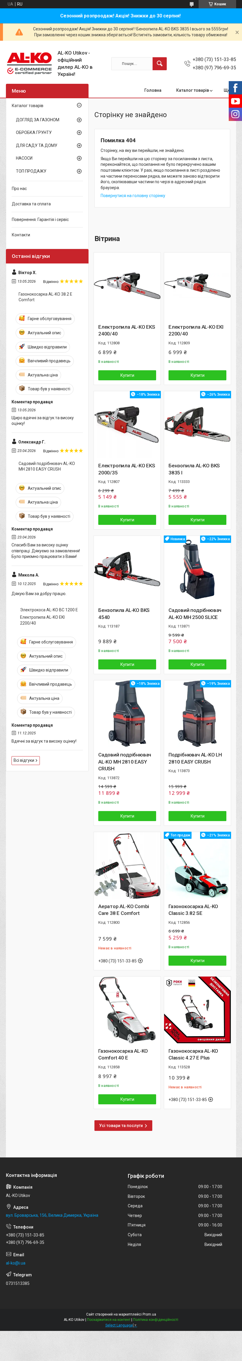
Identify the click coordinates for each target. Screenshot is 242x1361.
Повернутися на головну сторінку (133, 195)
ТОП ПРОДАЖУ (31, 171)
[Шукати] (160, 63)
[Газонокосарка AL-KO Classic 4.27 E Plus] (197, 1010)
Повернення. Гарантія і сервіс (40, 219)
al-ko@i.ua (15, 1263)
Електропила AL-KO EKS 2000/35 (126, 469)
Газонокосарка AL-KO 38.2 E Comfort (45, 297)
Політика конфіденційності (155, 1320)
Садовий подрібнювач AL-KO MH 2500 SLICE (195, 613)
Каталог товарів (192, 90)
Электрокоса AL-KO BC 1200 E (49, 609)
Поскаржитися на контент (108, 1320)
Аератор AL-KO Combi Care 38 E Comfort (123, 909)
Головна (152, 90)
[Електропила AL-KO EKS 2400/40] (127, 286)
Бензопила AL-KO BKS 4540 (124, 613)
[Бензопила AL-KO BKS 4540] (127, 569)
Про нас (19, 188)
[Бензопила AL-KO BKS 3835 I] (197, 424)
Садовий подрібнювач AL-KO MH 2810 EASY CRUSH (124, 762)
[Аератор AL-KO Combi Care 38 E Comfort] (127, 865)
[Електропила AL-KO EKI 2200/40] (197, 286)
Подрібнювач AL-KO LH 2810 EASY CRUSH (195, 758)
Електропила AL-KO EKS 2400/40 (126, 330)
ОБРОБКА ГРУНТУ (34, 132)
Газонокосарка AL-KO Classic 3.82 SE (193, 909)
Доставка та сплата (31, 204)
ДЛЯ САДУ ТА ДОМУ (36, 145)
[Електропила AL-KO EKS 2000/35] (127, 424)
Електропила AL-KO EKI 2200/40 (196, 330)
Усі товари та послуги (121, 1125)
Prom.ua (149, 1314)
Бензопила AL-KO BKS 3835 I (194, 469)
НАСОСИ (24, 158)
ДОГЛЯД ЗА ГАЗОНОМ (37, 119)
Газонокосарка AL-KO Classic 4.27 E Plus (193, 1054)
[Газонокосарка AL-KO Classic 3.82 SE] (197, 865)
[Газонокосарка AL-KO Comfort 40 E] (127, 1010)
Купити (127, 375)
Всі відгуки (24, 760)
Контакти (21, 234)
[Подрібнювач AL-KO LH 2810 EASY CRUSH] (197, 713)
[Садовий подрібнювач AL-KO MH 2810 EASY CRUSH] (127, 713)
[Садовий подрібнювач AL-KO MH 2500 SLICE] (197, 569)
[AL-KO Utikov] (29, 63)
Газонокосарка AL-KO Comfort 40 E (123, 1054)
